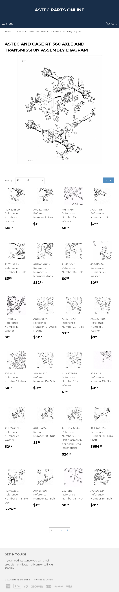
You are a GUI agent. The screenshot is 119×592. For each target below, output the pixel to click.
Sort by (8, 180)
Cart (114, 23)
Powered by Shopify (43, 579)
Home (8, 31)
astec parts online (59, 9)
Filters (108, 180)
